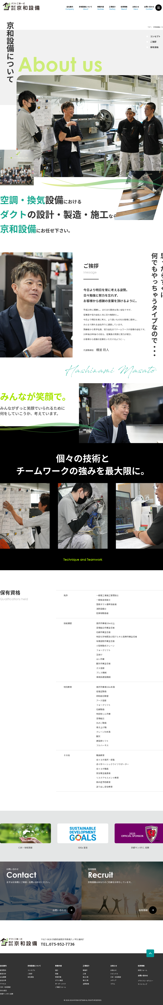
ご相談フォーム (60, 987)
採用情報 (124, 7)
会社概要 (3, 977)
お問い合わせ (149, 7)
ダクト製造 (59, 980)
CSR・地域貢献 (5, 987)
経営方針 (3, 974)
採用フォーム (142, 970)
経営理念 (3, 970)
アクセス (3, 984)
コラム (112, 984)
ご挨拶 (30, 974)
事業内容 (100, 7)
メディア (113, 980)
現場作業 (58, 977)
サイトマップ (142, 984)
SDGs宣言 (3, 990)
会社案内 (70, 7)
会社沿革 (3, 980)
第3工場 (85, 980)
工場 (84, 974)
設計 (56, 970)
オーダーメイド (60, 984)
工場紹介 (112, 7)
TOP (149, 27)
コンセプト (31, 970)
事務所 (85, 970)
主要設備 (86, 984)
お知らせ (135, 7)
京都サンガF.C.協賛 (6, 994)
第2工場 (85, 977)
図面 (56, 974)
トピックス (114, 974)
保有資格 (31, 977)
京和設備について (85, 7)
